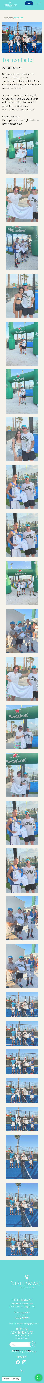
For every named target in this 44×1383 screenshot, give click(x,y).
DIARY (11, 18)
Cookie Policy (30, 1351)
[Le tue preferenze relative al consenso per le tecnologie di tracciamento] (11, 1379)
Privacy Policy (17, 1351)
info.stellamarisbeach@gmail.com (24, 1324)
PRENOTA (29, 3)
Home (6, 18)
